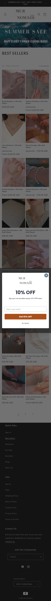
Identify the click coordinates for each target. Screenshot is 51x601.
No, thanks (25, 323)
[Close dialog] (46, 275)
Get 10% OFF (25, 316)
